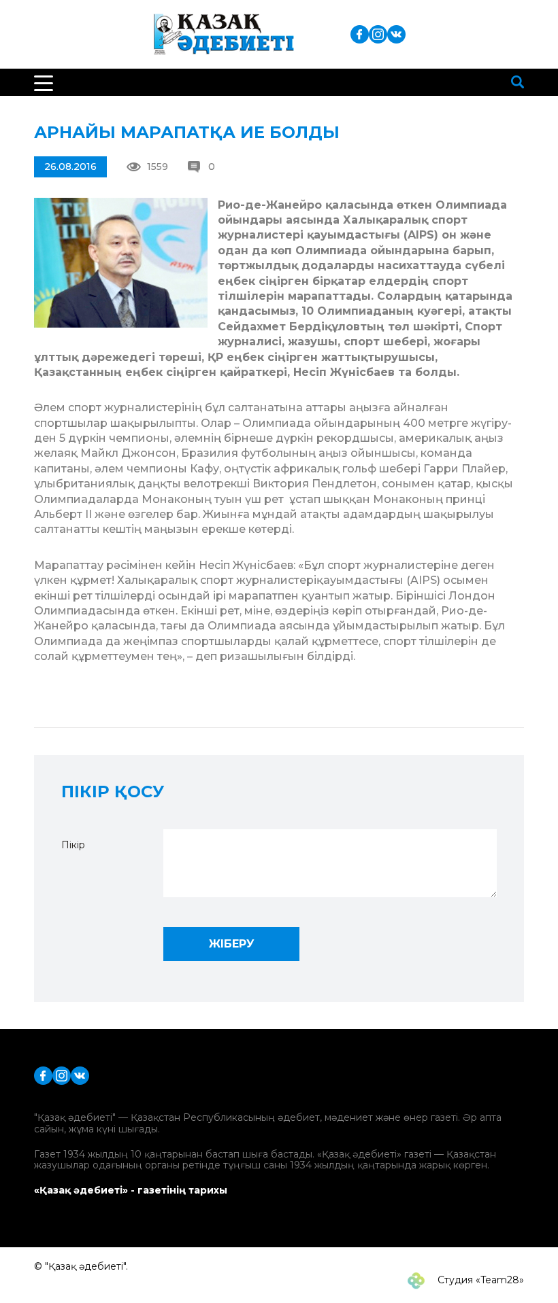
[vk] (396, 33)
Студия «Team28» (479, 1280)
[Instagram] (378, 33)
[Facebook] (359, 33)
